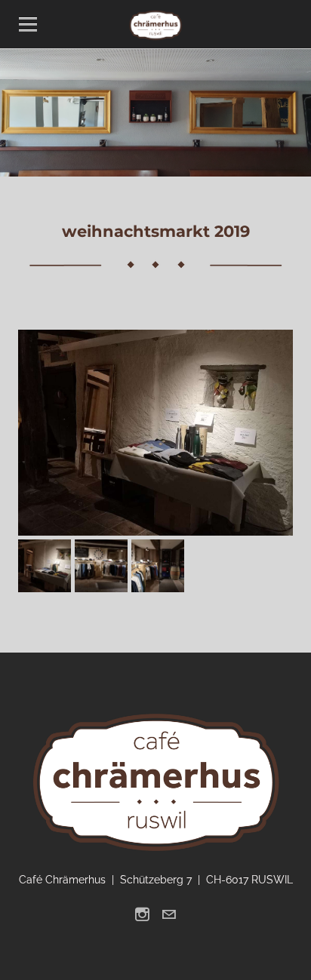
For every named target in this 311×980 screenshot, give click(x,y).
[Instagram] (142, 914)
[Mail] (169, 914)
